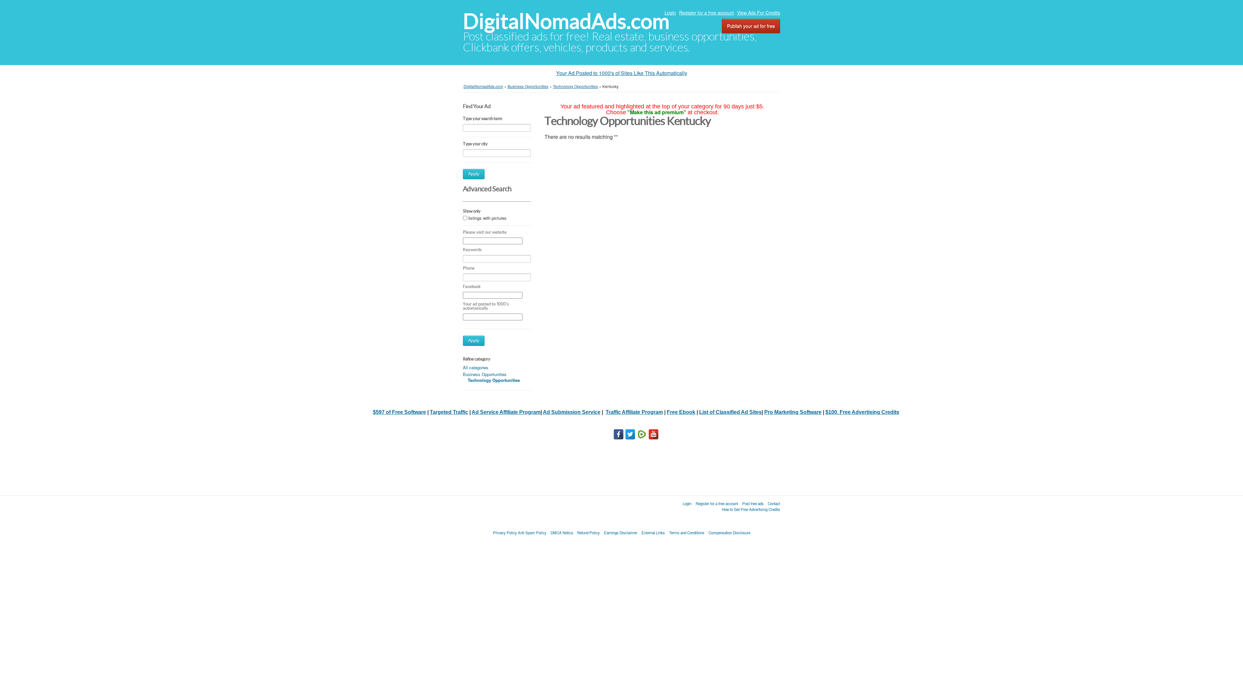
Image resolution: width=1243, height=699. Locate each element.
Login (670, 12)
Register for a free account (706, 12)
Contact (774, 503)
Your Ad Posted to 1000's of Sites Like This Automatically (621, 73)
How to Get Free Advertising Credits (751, 509)
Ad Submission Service (571, 412)
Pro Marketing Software (793, 412)
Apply (473, 174)
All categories (475, 367)
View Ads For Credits (758, 12)
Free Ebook (681, 412)
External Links (653, 532)
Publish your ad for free (751, 26)
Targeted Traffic (449, 412)
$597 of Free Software (399, 412)
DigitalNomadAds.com (566, 21)
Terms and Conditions (686, 532)
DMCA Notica (562, 532)
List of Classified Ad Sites (730, 412)
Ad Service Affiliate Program (506, 412)
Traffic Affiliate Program (634, 412)
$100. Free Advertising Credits (862, 412)
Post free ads (753, 503)
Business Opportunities (485, 374)
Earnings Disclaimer (620, 532)
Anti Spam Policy (532, 532)
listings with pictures (487, 218)
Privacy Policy (505, 532)
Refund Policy (588, 532)
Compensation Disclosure (729, 532)
